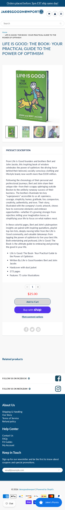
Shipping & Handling (12, 411)
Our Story (7, 414)
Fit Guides (7, 442)
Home (4, 32)
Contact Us (7, 435)
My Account (8, 445)
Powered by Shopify (45, 489)
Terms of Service (10, 418)
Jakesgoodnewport (27, 489)
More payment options (32, 316)
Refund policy (9, 421)
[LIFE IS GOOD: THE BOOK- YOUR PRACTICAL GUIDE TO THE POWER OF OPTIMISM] (32, 96)
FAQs (5, 438)
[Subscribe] (59, 470)
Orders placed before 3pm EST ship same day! (32, 3)
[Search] (61, 23)
